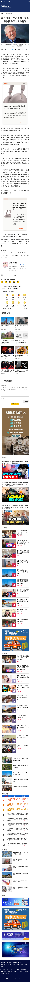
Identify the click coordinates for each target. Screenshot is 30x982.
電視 (2, 966)
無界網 (7, 973)
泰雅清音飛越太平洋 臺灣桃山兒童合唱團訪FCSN (23, 552)
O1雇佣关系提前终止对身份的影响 (22, 736)
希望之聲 (10, 971)
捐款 (18, 964)
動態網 (2, 973)
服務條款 (15, 962)
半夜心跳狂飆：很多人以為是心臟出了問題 (23, 677)
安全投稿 (3, 964)
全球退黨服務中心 (18, 971)
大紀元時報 (3, 971)
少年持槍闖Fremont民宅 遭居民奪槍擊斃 (22, 571)
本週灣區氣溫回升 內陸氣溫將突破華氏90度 (23, 601)
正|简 (26, 49)
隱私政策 (21, 962)
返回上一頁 (15, 404)
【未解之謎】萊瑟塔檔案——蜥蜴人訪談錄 (23, 687)
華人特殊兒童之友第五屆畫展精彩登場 (23, 590)
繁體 (29, 1)
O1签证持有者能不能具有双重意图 (22, 716)
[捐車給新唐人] (15, 455)
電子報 (9, 964)
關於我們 (3, 962)
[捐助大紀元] (15, 939)
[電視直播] (15, 956)
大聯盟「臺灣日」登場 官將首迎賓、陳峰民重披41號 (23, 542)
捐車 (22, 964)
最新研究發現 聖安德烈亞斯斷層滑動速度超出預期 (23, 581)
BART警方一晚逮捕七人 (13, 288)
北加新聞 (7, 13)
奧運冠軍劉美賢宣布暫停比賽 (23, 610)
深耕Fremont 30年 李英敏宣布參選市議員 (23, 727)
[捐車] (15, 650)
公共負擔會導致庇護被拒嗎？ (20, 786)
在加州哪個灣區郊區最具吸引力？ (15, 286)
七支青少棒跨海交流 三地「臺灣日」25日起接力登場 (23, 532)
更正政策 (9, 962)
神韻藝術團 (23, 969)
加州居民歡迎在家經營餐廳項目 (23, 620)
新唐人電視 (16, 969)
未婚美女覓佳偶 (5, 325)
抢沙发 (25, 308)
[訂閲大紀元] (15, 905)
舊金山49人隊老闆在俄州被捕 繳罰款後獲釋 (23, 561)
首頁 (2, 13)
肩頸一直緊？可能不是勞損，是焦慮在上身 (23, 697)
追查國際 (9, 969)
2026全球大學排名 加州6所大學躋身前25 (22, 707)
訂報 (26, 964)
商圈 (14, 964)
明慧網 (26, 971)
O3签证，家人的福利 (22, 746)
